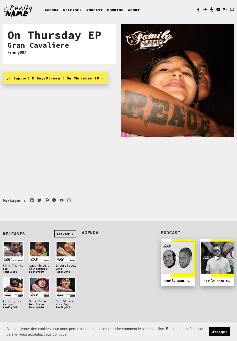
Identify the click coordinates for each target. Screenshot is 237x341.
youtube (218, 9)
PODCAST (94, 10)
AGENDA (52, 10)
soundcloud (205, 9)
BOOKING (115, 10)
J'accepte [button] (219, 332)
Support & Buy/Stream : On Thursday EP (55, 78)
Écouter (63, 234)
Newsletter (232, 9)
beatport (211, 9)
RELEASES (72, 10)
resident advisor (225, 10)
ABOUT (134, 10)
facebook (198, 9)
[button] (69, 335)
